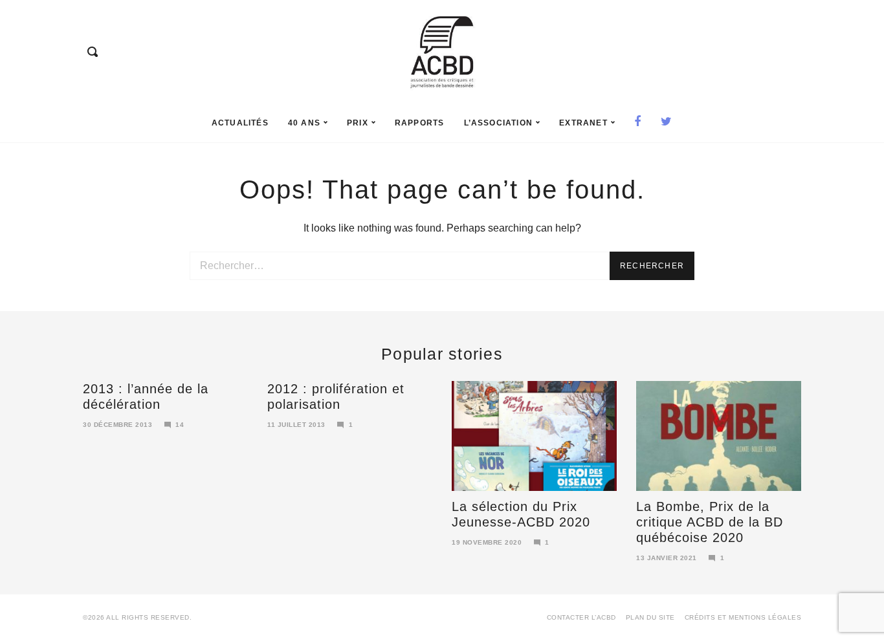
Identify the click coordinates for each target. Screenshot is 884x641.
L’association (498, 122)
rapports (420, 122)
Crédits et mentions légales (743, 617)
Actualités (240, 122)
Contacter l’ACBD (581, 617)
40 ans (304, 122)
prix (357, 122)
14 (179, 424)
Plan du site (650, 617)
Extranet (583, 122)
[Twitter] (666, 122)
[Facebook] (637, 122)
